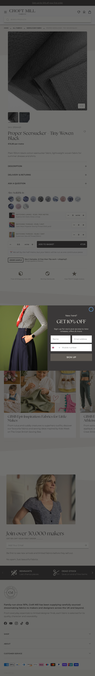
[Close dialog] (91, 309)
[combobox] (56, 347)
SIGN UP (71, 357)
